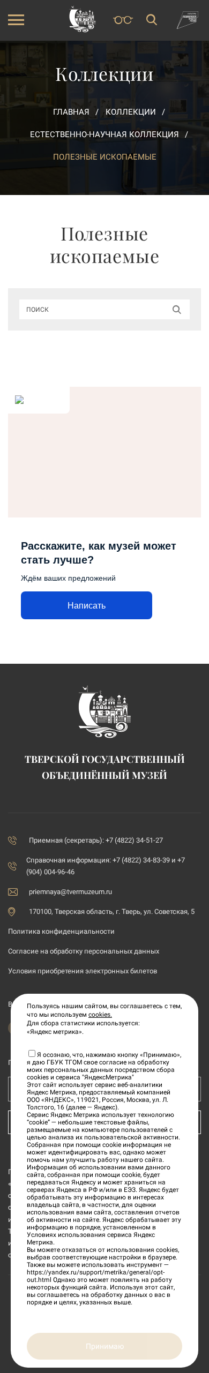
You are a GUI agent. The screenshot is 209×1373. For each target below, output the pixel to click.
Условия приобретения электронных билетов (82, 971)
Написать (87, 605)
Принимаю (105, 1346)
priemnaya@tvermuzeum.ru (70, 892)
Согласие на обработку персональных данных (83, 951)
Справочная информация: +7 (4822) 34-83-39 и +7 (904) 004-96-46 (105, 866)
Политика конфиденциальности (61, 931)
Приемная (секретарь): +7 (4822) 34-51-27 (96, 840)
